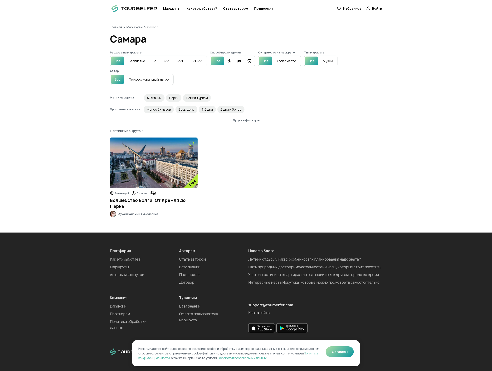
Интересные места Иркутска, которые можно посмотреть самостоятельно (314, 282)
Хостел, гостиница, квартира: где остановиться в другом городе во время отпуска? (315, 274)
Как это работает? (201, 8)
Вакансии (118, 306)
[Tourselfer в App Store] (261, 328)
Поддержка (263, 8)
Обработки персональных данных (242, 358)
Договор (186, 282)
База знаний (189, 267)
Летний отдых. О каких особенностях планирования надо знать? (304, 259)
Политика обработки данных (128, 324)
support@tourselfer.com (270, 305)
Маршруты (171, 8)
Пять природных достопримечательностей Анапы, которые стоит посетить (314, 267)
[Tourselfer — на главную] (134, 8)
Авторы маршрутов (127, 274)
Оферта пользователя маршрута (198, 317)
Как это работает (125, 259)
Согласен (340, 352)
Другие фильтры (246, 120)
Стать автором (235, 8)
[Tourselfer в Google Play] (292, 328)
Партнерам (120, 314)
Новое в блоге (261, 250)
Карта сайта (259, 312)
